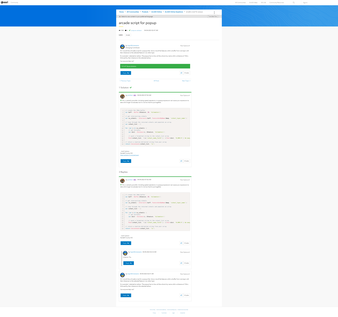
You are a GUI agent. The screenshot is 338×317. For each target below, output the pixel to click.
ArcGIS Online (156, 12)
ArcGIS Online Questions (174, 12)
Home (121, 12)
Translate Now (212, 16)
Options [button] (214, 12)
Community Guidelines (161, 309)
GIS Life (263, 2)
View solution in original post (129, 155)
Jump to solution (136, 30)
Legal (173, 312)
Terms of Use (152, 309)
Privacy (154, 312)
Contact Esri (182, 312)
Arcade (128, 35)
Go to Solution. (131, 66)
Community (14, 2)
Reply (125, 73)
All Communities (240, 2)
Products (145, 12)
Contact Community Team (183, 309)
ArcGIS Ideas (253, 2)
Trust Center (164, 312)
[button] (185, 46)
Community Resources (276, 2)
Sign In (305, 3)
